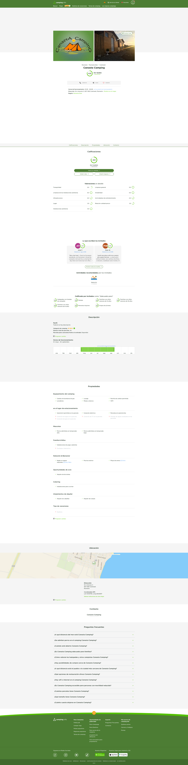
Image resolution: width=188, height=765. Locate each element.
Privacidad (83, 761)
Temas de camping (94, 6)
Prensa (123, 730)
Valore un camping (93, 170)
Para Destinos (93, 727)
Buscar (55, 6)
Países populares (79, 728)
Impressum (76, 761)
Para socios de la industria (94, 731)
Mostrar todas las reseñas (93, 266)
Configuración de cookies (94, 761)
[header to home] (59, 2)
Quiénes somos (125, 724)
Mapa (61, 6)
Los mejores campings (109, 6)
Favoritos (126, 2)
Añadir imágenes (104, 174)
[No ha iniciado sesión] (133, 2)
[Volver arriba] (94, 713)
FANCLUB (77, 722)
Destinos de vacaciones (79, 6)
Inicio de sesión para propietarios (95, 740)
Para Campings (94, 724)
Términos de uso (67, 761)
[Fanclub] (67, 6)
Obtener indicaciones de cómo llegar (94, 596)
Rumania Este (77, 93)
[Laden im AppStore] (113, 754)
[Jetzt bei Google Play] (123, 754)
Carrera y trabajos (127, 727)
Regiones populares (80, 731)
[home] (60, 719)
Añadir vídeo (83, 174)
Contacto (108, 725)
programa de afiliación (93, 735)
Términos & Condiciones (109, 761)
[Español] (104, 2)
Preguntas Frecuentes (112, 722)
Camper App (78, 725)
